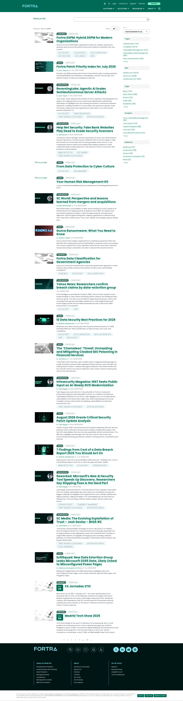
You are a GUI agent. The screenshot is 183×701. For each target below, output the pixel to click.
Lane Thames (64, 70)
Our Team (77, 677)
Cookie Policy (58, 694)
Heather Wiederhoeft (66, 323)
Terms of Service (72, 694)
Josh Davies (63, 526)
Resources (138, 8)
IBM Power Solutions (43, 682)
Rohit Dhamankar (65, 206)
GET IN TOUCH (116, 663)
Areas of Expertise (44, 663)
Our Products (78, 680)
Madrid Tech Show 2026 (82, 616)
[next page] (83, 640)
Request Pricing (116, 669)
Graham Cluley (64, 238)
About (152, 8)
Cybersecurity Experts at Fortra (70, 568)
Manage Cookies (160, 695)
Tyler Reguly (63, 389)
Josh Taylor (63, 96)
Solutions (123, 8)
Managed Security (43, 675)
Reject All (149, 695)
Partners (142, 4)
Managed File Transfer (44, 680)
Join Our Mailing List (118, 675)
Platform (108, 8)
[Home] (30, 6)
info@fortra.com (117, 672)
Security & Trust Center (81, 667)
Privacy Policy (50, 694)
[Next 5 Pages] (83, 640)
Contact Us (123, 4)
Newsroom (78, 669)
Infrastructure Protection (45, 667)
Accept (140, 695)
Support (133, 4)
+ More (125, 62)
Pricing (154, 4)
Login (114, 4)
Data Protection (42, 672)
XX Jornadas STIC (78, 586)
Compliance (41, 677)
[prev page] (60, 640)
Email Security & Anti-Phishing (47, 669)
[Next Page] (91, 640)
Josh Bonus (63, 135)
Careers (77, 675)
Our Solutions (78, 682)
